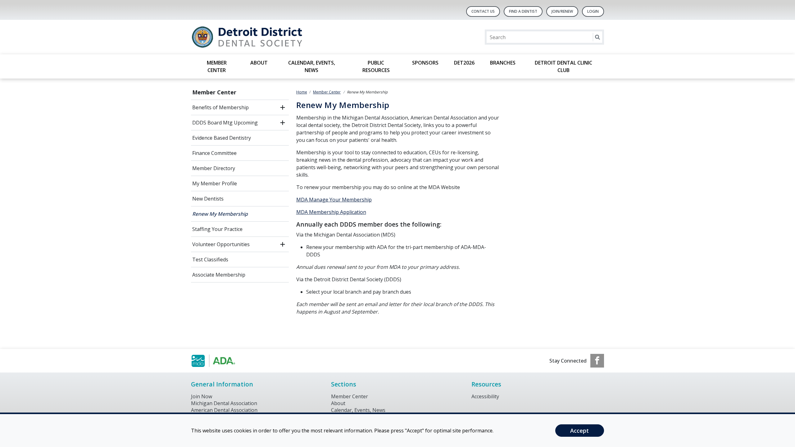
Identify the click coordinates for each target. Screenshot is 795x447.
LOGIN (593, 11)
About (259, 62)
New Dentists (208, 198)
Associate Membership (218, 274)
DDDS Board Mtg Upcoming (225, 122)
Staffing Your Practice (217, 229)
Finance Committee (214, 153)
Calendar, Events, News (311, 66)
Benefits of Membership (220, 107)
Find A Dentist (523, 11)
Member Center (217, 66)
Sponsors (425, 62)
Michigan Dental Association (224, 403)
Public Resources (376, 66)
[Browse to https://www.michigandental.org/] (222, 361)
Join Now (201, 396)
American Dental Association (224, 410)
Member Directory (213, 168)
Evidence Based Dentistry (221, 137)
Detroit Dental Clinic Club (563, 66)
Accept (579, 430)
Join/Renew (562, 11)
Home (301, 92)
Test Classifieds (210, 259)
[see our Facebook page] (597, 361)
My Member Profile (214, 183)
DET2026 (464, 62)
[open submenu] (283, 107)
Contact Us (483, 11)
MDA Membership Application (331, 212)
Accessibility (485, 396)
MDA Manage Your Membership (334, 199)
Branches (503, 62)
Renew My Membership (220, 213)
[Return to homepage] (271, 37)
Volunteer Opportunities (221, 244)
